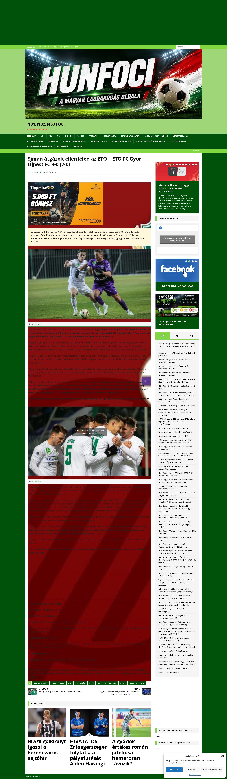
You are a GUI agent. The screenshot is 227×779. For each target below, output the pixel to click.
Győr (91, 683)
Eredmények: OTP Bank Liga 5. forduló (173, 436)
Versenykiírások (180, 136)
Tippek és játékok (178, 141)
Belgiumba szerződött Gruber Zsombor (173, 651)
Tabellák (93, 136)
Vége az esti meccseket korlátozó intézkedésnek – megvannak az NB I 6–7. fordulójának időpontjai (177, 582)
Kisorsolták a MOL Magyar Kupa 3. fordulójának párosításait (174, 188)
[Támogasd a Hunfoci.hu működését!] (177, 305)
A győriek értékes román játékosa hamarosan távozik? (130, 752)
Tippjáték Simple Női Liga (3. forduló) (172, 668)
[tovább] (182, 208)
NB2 (50, 136)
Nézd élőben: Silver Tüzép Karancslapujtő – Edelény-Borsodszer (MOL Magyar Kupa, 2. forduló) (174, 524)
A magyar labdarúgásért (74, 141)
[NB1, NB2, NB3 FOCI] (113, 118)
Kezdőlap (31, 136)
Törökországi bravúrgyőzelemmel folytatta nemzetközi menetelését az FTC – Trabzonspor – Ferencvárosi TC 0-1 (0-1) (176, 631)
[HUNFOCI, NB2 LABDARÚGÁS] (177, 270)
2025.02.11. (34, 172)
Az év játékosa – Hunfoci (156, 136)
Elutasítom (192, 769)
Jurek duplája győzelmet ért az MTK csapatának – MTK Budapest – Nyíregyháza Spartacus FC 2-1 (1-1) (177, 346)
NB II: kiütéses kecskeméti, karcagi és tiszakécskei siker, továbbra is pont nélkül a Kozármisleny (174, 412)
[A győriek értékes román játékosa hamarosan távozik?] (131, 722)
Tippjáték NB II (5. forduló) (168, 672)
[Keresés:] (188, 47)
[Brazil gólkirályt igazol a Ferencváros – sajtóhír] (47, 722)
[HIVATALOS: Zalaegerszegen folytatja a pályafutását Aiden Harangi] (89, 722)
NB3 (58, 136)
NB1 (42, 136)
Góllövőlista (110, 136)
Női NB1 (68, 136)
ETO (69, 683)
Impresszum (62, 146)
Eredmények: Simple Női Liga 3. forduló (173, 428)
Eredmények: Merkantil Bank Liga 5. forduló (175, 432)
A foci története (35, 141)
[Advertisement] (96, 25)
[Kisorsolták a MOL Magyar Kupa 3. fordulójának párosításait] (177, 171)
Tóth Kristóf (46, 172)
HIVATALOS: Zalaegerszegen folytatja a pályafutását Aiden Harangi (89, 752)
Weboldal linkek (99, 141)
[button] (222, 756)
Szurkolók (53, 141)
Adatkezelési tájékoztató (39, 146)
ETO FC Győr (80, 683)
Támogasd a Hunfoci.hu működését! (172, 323)
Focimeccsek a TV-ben (121, 141)
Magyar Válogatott (131, 136)
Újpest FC (133, 683)
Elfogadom (174, 769)
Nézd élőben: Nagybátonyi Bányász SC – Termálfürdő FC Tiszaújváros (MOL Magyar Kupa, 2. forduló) (175, 508)
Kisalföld (37, 324)
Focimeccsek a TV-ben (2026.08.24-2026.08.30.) (176, 406)
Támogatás (77, 146)
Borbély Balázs (58, 683)
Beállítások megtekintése (212, 769)
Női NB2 (80, 136)
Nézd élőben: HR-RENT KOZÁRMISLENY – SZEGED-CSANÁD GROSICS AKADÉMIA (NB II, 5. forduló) (177, 560)
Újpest (122, 683)
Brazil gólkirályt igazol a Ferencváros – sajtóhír (47, 749)
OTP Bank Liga (110, 683)
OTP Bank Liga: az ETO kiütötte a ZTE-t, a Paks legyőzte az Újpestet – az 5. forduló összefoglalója (176, 421)
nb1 (99, 683)
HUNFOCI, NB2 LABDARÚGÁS (175, 286)
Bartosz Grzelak (40, 683)
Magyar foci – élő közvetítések (150, 141)
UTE (142, 683)
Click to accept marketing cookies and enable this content (89, 432)
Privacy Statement (195, 775)
